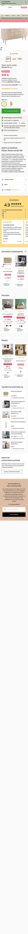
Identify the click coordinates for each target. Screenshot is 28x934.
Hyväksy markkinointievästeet (12, 471)
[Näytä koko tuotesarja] (14, 251)
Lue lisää (5, 238)
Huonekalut (7, 15)
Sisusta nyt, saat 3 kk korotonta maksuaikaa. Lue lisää (14, 20)
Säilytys (13, 15)
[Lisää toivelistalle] (24, 111)
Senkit (18, 15)
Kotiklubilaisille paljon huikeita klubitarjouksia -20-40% (14, 18)
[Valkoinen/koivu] (10, 103)
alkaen (13, 85)
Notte (9, 159)
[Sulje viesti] (26, 1)
